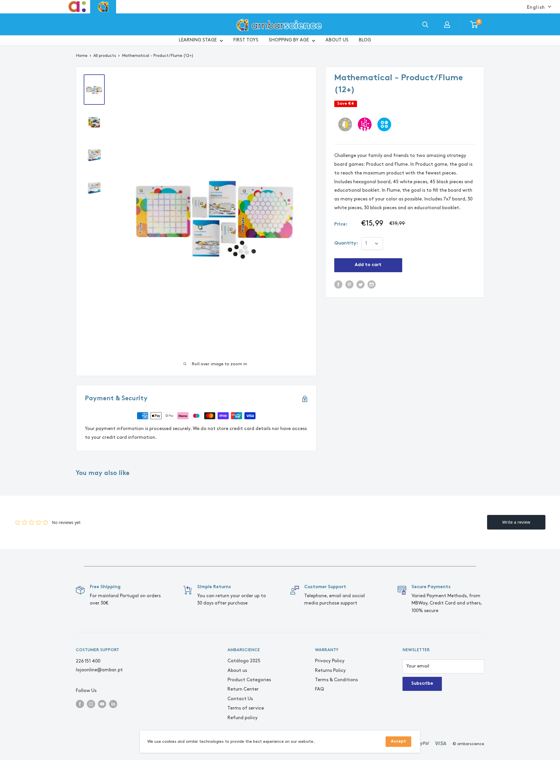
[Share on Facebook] (338, 284)
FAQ (319, 689)
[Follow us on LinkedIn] (113, 703)
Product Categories (249, 680)
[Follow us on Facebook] (80, 703)
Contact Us (240, 699)
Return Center (243, 689)
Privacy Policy (329, 661)
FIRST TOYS (245, 40)
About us (237, 670)
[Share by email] (372, 284)
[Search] (425, 24)
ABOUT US (337, 40)
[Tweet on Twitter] (360, 284)
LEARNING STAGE (198, 40)
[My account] (447, 24)
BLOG (365, 40)
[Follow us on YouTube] (102, 703)
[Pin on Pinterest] (349, 284)
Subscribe (422, 684)
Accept (398, 741)
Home (82, 55)
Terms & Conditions (336, 680)
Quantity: (346, 243)
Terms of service (246, 708)
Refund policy (243, 718)
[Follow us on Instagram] (91, 703)
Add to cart (368, 265)
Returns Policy (330, 670)
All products (104, 55)
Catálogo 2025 (244, 661)
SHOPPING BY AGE (289, 40)
